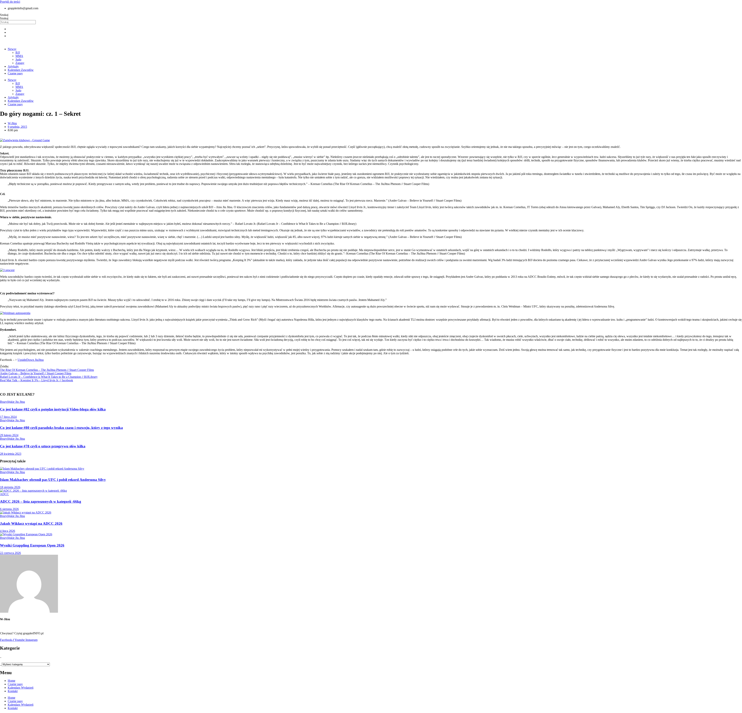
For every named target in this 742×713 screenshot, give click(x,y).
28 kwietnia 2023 (10, 453)
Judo (18, 59)
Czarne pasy (15, 73)
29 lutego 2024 (9, 435)
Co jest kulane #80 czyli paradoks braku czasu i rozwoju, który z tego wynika (61, 428)
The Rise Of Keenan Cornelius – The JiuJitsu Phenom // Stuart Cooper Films (47, 369)
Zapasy (19, 63)
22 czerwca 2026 (10, 553)
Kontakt (13, 691)
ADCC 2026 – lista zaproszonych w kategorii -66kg (40, 501)
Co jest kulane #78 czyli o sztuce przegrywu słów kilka (42, 446)
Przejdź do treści (10, 1)
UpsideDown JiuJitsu (31, 359)
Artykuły (13, 66)
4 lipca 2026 (7, 530)
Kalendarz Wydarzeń (20, 687)
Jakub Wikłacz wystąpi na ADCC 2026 (31, 523)
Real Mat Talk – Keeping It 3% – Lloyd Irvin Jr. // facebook (36, 380)
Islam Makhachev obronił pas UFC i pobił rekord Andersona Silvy (53, 480)
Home (11, 680)
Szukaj (4, 14)
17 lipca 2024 (8, 416)
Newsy (12, 49)
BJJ (17, 52)
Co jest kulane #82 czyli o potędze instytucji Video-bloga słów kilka (53, 409)
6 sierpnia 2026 (9, 509)
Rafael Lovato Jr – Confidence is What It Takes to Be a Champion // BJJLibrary (49, 376)
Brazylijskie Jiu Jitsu (12, 401)
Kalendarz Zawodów (21, 70)
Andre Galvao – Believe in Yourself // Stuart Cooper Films (35, 373)
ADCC (4, 494)
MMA (19, 56)
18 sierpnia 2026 (10, 487)
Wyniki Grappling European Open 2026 (32, 545)
